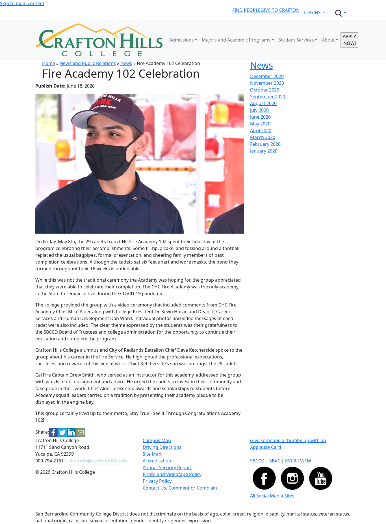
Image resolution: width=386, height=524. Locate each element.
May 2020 (260, 124)
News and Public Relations (88, 63)
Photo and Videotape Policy (172, 474)
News (126, 63)
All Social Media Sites (272, 496)
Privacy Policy (157, 481)
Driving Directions (162, 447)
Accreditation (157, 461)
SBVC (274, 461)
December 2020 (267, 76)
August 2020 (263, 103)
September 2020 (267, 97)
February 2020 (265, 144)
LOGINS (313, 12)
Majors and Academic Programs (236, 40)
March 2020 (262, 137)
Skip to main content (22, 3)
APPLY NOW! (349, 39)
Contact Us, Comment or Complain (180, 488)
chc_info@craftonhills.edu (97, 461)
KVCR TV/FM (298, 461)
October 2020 (264, 90)
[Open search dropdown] (340, 13)
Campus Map (157, 440)
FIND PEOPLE (246, 10)
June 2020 (260, 117)
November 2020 (267, 83)
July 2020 (259, 110)
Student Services (296, 40)
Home (48, 63)
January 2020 (263, 151)
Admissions (181, 40)
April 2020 (260, 130)
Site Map (152, 454)
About (328, 40)
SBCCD (257, 461)
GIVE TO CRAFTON (280, 10)
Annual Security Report (167, 467)
